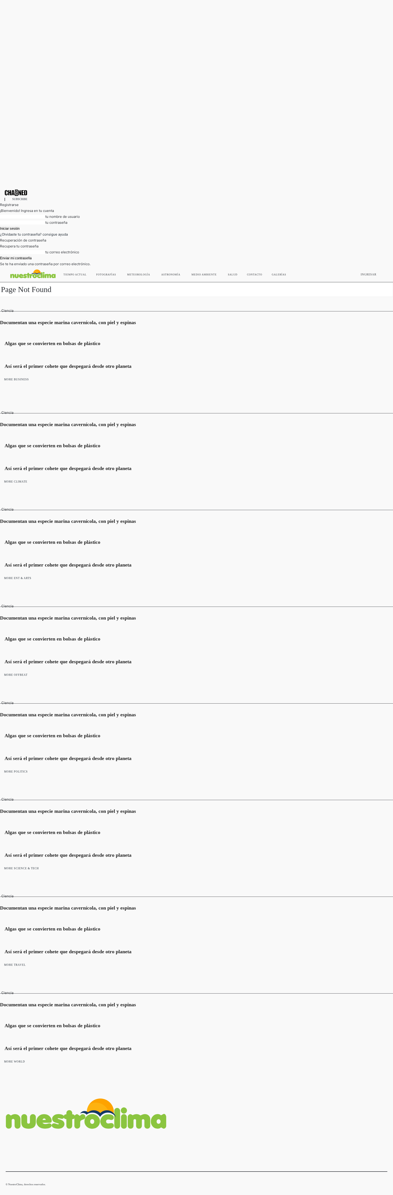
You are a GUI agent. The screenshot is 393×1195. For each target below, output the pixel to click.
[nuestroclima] (196, 192)
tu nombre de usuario (62, 216)
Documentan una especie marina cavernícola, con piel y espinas (68, 322)
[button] (381, 273)
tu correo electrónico (62, 252)
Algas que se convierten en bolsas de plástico (52, 343)
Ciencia (7, 310)
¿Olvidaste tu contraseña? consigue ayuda (34, 234)
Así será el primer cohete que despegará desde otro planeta (68, 366)
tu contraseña (56, 222)
